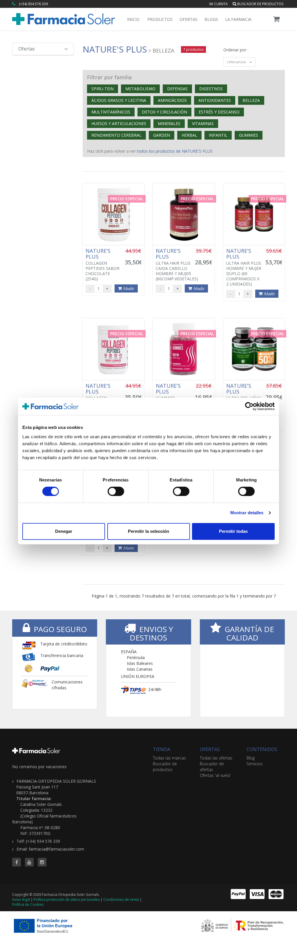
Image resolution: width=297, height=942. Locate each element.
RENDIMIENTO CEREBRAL (116, 135)
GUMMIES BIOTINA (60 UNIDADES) (168, 397)
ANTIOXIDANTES (214, 100)
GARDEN (161, 135)
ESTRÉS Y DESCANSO (219, 112)
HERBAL (189, 135)
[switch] (116, 491)
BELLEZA (251, 100)
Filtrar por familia (109, 77)
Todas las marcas (169, 758)
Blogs (211, 19)
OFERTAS (210, 749)
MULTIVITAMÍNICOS (110, 112)
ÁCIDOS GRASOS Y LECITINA (118, 100)
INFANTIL (218, 135)
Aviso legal (21, 899)
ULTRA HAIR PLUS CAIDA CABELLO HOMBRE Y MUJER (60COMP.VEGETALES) (177, 264)
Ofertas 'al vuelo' (215, 775)
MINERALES (169, 123)
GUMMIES (248, 135)
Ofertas (189, 19)
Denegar (63, 531)
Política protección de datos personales (66, 899)
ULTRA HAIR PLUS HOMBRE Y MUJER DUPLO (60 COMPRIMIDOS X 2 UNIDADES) (243, 267)
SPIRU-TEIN (102, 88)
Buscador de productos (259, 3)
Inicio (133, 19)
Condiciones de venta (121, 899)
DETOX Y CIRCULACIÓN (164, 112)
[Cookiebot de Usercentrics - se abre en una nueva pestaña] (249, 406)
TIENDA (161, 749)
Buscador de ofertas (212, 766)
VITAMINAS (203, 123)
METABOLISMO (140, 88)
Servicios (255, 763)
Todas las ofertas (216, 758)
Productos (160, 19)
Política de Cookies (28, 904)
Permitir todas (233, 531)
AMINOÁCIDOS (172, 100)
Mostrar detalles (247, 512)
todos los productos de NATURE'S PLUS (175, 151)
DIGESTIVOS (211, 88)
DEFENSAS (177, 88)
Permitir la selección (148, 531)
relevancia (237, 61)
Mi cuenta (218, 3)
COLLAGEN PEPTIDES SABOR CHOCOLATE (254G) (102, 264)
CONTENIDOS (262, 749)
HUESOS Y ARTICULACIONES (118, 123)
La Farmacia (238, 19)
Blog (251, 758)
